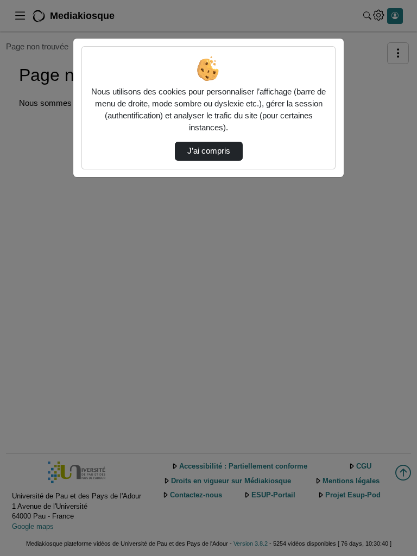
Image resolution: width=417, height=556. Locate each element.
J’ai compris (208, 151)
